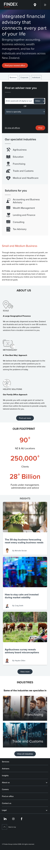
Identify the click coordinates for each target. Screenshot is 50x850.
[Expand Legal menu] (46, 810)
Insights (5, 775)
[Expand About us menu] (46, 782)
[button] (25, 528)
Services (5, 761)
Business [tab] (13, 77)
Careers (5, 789)
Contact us (6, 803)
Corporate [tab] (24, 77)
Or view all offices (12, 127)
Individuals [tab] (36, 77)
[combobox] (19, 101)
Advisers (5, 768)
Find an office (8, 796)
